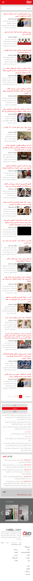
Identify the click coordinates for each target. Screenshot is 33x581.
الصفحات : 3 (26, 396)
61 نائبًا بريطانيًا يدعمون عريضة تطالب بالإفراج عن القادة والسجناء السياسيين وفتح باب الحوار (17, 91)
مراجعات (27, 571)
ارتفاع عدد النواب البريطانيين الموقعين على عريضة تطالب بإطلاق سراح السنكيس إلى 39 (16, 110)
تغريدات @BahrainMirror (24, 494)
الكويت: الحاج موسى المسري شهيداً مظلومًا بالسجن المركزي (17, 461)
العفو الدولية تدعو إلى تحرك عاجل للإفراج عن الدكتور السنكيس (17, 51)
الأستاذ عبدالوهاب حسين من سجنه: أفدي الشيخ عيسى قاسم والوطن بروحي (18, 375)
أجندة (28, 566)
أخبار (28, 549)
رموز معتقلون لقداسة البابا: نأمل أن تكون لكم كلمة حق (17, 33)
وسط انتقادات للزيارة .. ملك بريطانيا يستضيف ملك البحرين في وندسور (18, 449)
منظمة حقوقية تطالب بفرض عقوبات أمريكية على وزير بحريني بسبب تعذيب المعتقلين (17, 428)
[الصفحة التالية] (11, 396)
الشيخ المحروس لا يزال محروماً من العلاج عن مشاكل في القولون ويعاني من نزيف (17, 185)
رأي (29, 560)
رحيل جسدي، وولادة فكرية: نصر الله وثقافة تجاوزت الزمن (18, 438)
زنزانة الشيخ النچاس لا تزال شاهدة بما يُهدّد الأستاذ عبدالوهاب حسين (17, 15)
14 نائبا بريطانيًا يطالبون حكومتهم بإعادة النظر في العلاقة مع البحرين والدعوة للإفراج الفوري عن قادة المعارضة (17, 147)
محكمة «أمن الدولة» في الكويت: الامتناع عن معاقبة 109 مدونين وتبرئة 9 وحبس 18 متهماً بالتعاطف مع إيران (16, 472)
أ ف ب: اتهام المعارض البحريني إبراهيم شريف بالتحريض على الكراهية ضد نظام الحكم (18, 299)
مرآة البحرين (29, 2)
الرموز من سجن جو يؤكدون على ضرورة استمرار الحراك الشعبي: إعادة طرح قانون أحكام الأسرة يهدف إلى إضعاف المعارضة (17, 336)
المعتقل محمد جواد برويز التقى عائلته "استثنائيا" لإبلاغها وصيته (19, 260)
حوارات (28, 557)
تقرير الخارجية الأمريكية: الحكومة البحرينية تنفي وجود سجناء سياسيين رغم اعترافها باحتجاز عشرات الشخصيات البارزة (17, 222)
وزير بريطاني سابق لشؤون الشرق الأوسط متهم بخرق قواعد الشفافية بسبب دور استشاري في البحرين (17, 444)
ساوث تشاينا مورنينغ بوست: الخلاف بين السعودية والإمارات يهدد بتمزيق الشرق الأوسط (18, 423)
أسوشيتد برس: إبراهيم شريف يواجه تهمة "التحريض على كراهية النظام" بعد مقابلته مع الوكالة (17, 279)
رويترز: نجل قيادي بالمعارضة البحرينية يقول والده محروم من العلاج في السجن (17, 203)
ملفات (16, 560)
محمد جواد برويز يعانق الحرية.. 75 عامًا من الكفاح (17, 128)
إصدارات (9, 501)
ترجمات (15, 408)
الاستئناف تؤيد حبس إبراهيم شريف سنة (18, 317)
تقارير (14, 405)
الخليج (5, 456)
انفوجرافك (15, 557)
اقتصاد (14, 411)
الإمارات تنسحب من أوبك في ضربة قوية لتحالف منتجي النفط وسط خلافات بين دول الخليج (17, 466)
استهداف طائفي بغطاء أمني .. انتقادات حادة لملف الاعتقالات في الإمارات (17, 477)
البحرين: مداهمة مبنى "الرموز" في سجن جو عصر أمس (17, 242)
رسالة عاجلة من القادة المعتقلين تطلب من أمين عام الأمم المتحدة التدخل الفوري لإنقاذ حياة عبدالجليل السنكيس (17, 70)
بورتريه (16, 555)
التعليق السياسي (25, 552)
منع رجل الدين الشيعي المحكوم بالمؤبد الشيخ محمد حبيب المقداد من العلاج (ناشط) (17, 167)
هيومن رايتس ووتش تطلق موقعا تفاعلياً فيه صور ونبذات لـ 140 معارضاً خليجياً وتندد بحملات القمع (17, 356)
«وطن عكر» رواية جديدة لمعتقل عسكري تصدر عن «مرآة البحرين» (13, 510)
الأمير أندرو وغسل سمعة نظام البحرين (21, 433)
